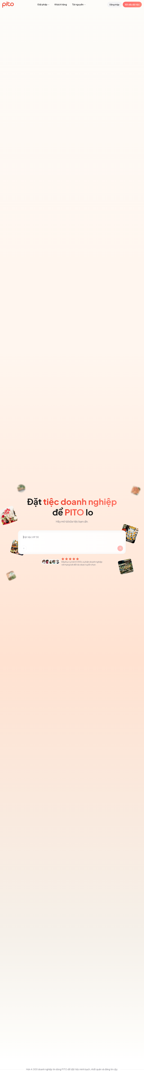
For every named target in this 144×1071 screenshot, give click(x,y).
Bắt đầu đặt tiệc (132, 4)
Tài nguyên (78, 4)
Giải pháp (42, 4)
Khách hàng (61, 4)
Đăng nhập (114, 4)
